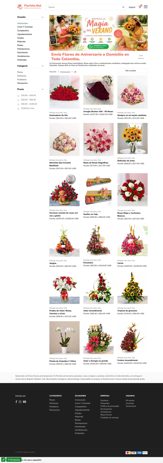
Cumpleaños (23, 31)
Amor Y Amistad (24, 27)
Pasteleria (21, 80)
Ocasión (21, 17)
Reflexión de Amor (126, 160)
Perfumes (21, 76)
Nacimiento (22, 52)
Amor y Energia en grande (95, 361)
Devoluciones (106, 409)
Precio (20, 89)
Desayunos (22, 83)
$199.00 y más (27, 108)
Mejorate (21, 42)
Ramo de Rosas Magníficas (95, 162)
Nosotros (104, 400)
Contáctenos (105, 412)
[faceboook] (16, 402)
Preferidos (22, 60)
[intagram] (20, 402)
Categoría (22, 65)
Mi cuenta (130, 400)
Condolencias (23, 56)
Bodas (20, 45)
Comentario (131, 406)
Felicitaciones (23, 49)
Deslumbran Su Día (58, 115)
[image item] (64, 92)
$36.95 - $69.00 (28, 95)
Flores (20, 72)
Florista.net (20, 396)
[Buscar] (123, 7)
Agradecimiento (24, 34)
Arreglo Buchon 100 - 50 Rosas (98, 111)
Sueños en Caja (90, 214)
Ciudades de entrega (109, 417)
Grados (20, 38)
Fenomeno (88, 262)
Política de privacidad (109, 406)
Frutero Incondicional (127, 360)
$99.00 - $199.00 (29, 104)
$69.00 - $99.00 (28, 100)
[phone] (3, 459)
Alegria (52, 263)
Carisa (120, 263)
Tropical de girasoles (127, 310)
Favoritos (130, 403)
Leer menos (141, 57)
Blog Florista (106, 414)
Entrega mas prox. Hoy (58, 113)
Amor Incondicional (92, 310)
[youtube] (24, 402)
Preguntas (105, 403)
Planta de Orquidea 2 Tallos (62, 361)
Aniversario (22, 23)
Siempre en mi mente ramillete (131, 115)
